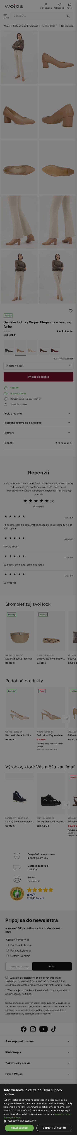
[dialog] (38, 567)
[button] (38, 1121)
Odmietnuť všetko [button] (54, 1127)
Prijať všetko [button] (19, 1127)
